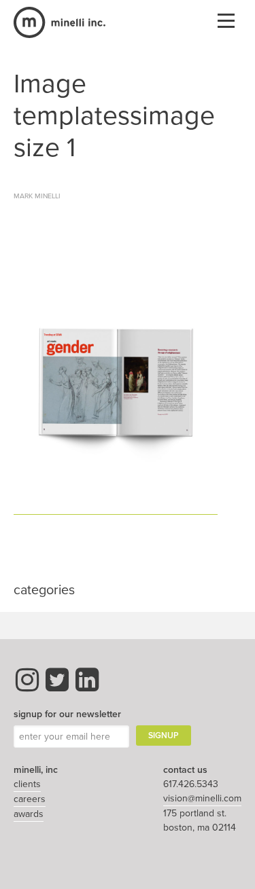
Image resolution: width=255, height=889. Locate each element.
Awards (29, 814)
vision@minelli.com (202, 798)
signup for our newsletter (67, 714)
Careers (30, 799)
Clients (27, 784)
